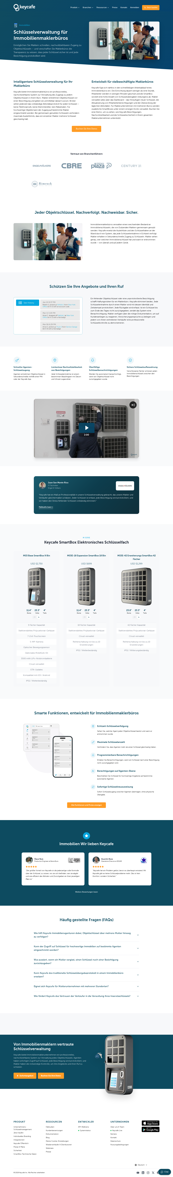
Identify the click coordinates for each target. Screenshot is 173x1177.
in (38, 617)
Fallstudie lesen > (46, 507)
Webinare (49, 1148)
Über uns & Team (117, 1127)
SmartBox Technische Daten (25, 1154)
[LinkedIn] (143, 1172)
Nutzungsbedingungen (119, 1145)
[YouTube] (138, 1172)
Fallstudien (50, 1127)
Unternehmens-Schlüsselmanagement (23, 1128)
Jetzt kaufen (152, 7)
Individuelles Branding (22, 1136)
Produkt (73, 7)
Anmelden (134, 7)
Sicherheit (18, 1150)
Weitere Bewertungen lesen (86, 892)
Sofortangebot (26, 1076)
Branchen (87, 7)
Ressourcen (102, 7)
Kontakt (123, 7)
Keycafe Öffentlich (21, 1143)
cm (35, 617)
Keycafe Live (117, 1130)
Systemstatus (85, 1130)
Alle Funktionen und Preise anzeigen (86, 805)
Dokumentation (52, 1134)
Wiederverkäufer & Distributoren (59, 1145)
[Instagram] (148, 1172)
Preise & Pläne (19, 1147)
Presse (48, 1152)
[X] (153, 1172)
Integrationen (19, 1140)
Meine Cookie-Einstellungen (57, 1141)
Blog (48, 1138)
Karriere (113, 1134)
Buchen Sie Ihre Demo (51, 1076)
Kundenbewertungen (54, 1130)
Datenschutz (115, 1141)
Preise (114, 7)
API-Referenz (83, 1127)
